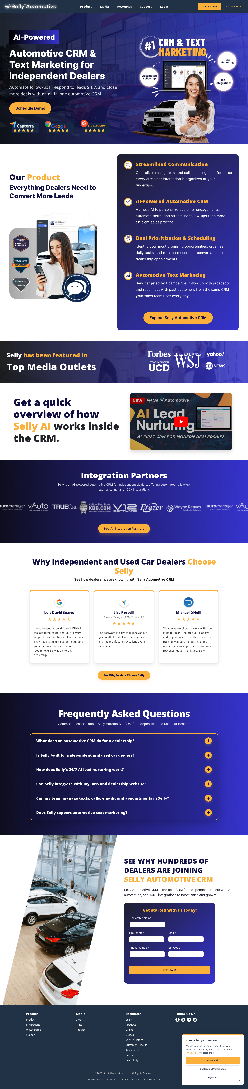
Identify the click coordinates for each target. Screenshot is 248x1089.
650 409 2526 (233, 6)
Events (129, 1029)
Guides (130, 1034)
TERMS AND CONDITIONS (102, 1079)
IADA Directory (134, 1039)
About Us (131, 1024)
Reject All (213, 1077)
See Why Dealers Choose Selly (124, 675)
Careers (130, 1055)
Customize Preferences (213, 1069)
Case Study (132, 1060)
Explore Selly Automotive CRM (178, 317)
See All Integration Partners (124, 528)
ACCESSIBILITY (152, 1079)
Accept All (212, 1060)
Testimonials (133, 1050)
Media (104, 6)
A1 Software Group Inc (116, 1073)
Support (146, 6)
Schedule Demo (209, 6)
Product (86, 6)
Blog (78, 1019)
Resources (124, 6)
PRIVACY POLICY (130, 1079)
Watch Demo (33, 1029)
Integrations (33, 1024)
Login (164, 6)
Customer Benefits (136, 1044)
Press (79, 1024)
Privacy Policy (193, 1052)
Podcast (80, 1029)
